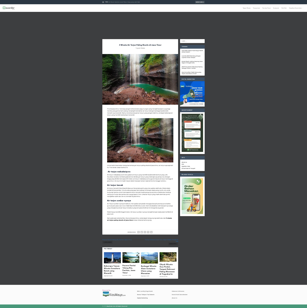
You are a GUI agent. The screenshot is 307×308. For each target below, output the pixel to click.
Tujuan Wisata (246, 8)
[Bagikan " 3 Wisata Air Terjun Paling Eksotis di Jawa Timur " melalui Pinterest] (148, 232)
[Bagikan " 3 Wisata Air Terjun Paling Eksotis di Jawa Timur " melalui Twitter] (141, 232)
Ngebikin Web (186, 166)
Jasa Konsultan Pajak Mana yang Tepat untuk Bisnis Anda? (191, 73)
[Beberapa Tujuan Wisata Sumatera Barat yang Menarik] (112, 257)
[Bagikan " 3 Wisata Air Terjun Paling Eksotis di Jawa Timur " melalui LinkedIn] (151, 232)
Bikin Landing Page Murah (145, 291)
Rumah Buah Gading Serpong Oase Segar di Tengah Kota (192, 62)
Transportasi (256, 8)
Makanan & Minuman (178, 291)
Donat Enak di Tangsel (188, 168)
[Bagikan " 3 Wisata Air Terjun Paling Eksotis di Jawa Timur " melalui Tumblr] (145, 232)
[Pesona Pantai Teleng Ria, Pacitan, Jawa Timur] (130, 257)
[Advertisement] (153, 24)
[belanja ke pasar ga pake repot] (192, 213)
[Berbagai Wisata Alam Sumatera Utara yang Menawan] (149, 258)
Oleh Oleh (284, 8)
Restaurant (276, 8)
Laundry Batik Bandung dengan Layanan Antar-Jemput (191, 56)
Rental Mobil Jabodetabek (179, 294)
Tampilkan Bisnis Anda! (295, 8)
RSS (183, 164)
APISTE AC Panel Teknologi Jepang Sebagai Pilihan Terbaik (192, 67)
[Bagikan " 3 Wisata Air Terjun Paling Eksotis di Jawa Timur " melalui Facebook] (138, 232)
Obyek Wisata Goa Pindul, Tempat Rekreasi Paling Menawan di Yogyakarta (167, 269)
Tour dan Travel (266, 8)
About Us (174, 298)
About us (184, 162)
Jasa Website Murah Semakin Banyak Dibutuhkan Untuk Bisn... (126, 2)
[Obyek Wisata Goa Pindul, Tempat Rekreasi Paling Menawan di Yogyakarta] (168, 257)
